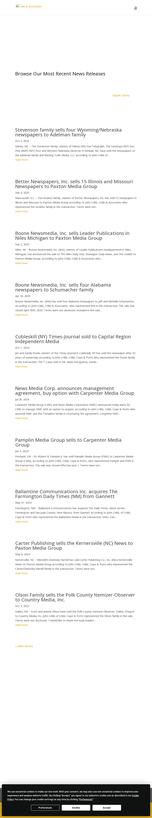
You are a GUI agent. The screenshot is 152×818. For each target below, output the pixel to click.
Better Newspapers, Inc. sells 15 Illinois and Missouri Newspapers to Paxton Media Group (74, 184)
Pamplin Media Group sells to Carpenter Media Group (68, 442)
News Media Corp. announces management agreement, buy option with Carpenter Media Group (74, 390)
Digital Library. (121, 95)
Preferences (45, 808)
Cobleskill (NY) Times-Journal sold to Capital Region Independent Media (73, 339)
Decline (76, 808)
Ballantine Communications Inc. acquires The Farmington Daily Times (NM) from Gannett (66, 494)
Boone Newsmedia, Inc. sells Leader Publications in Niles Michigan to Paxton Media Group (72, 235)
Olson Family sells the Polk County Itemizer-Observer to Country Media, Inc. (75, 597)
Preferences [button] (85, 799)
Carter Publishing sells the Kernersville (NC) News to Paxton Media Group (74, 545)
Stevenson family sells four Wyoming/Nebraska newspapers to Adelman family (68, 132)
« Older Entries (24, 646)
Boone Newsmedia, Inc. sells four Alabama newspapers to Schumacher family (63, 287)
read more (21, 159)
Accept (107, 808)
